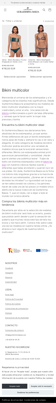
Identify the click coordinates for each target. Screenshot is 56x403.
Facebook (9, 268)
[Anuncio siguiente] (51, 3)
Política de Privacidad (14, 299)
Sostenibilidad (11, 282)
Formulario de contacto (14, 330)
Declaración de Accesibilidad (17, 318)
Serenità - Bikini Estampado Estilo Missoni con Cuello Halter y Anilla (41, 62)
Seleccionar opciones (15, 76)
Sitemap (8, 313)
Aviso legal (9, 295)
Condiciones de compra (35, 400)
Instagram (9, 273)
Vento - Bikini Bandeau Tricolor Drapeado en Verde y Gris (14, 61)
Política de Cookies (13, 304)
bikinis (5, 113)
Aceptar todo (14, 386)
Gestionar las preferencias (28, 392)
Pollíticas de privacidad (12, 400)
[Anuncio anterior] (5, 3)
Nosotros (8, 277)
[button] (5, 10)
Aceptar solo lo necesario (41, 386)
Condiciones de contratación (16, 308)
